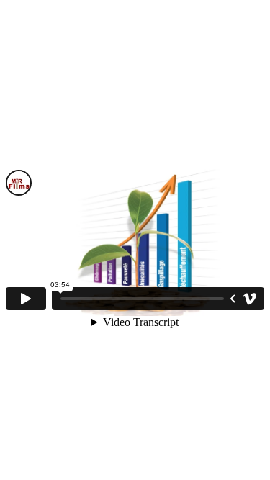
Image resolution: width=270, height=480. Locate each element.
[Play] (26, 298)
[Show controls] (232, 298)
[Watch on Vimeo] (249, 298)
